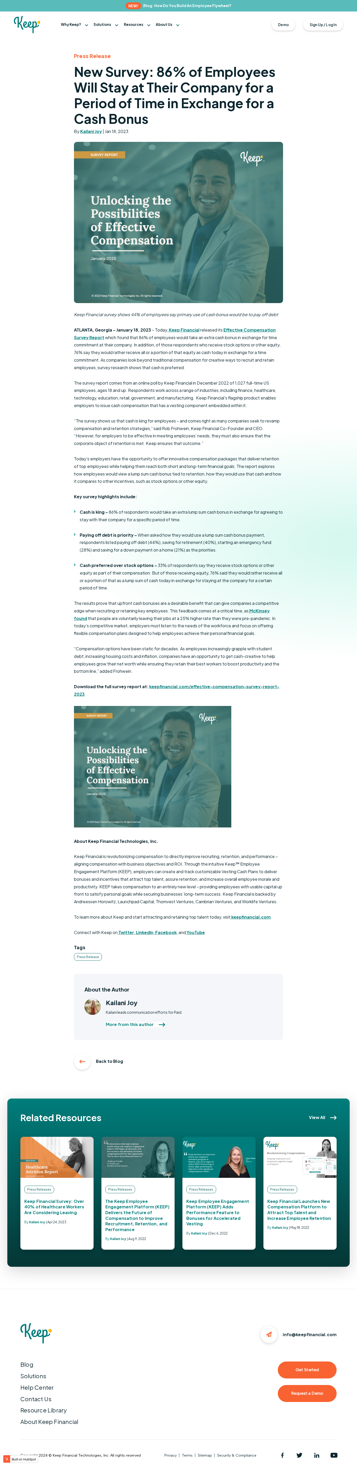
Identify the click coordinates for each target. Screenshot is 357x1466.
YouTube (195, 932)
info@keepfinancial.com (310, 1334)
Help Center (37, 1387)
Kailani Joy (91, 131)
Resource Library (43, 1410)
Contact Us (35, 1399)
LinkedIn (144, 932)
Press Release (88, 957)
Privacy (170, 1455)
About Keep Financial (49, 1421)
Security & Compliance (236, 1455)
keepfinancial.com (251, 917)
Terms (187, 1455)
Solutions (33, 1376)
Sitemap (205, 1455)
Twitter (126, 932)
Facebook (165, 932)
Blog (26, 1364)
